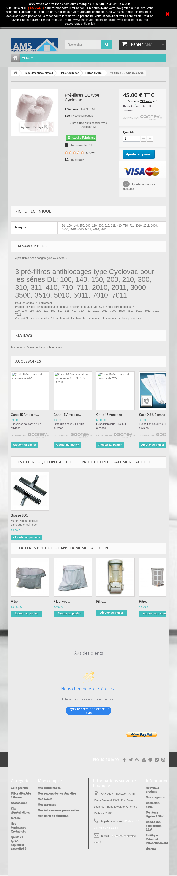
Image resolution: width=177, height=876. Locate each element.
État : (68, 115)
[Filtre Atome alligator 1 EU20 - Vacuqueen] (115, 577)
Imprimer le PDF (82, 145)
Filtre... (15, 601)
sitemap (151, 848)
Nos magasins (155, 797)
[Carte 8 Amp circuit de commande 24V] (30, 390)
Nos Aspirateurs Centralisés (18, 827)
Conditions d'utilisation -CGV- (154, 825)
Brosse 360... (20, 515)
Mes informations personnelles (58, 810)
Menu (26, 58)
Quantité (128, 132)
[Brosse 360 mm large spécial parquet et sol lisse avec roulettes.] (30, 491)
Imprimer (77, 159)
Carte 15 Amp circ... (25, 414)
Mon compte (50, 780)
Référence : (72, 109)
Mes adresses (47, 804)
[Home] (15, 58)
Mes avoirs (45, 799)
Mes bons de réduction (53, 815)
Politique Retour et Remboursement (157, 839)
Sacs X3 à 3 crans (152, 414)
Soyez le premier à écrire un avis (88, 711)
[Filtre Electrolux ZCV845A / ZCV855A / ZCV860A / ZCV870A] (30, 577)
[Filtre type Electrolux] (73, 577)
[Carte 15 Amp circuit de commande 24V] (115, 390)
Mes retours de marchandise (57, 793)
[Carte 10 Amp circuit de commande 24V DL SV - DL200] (73, 390)
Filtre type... (62, 601)
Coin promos (19, 787)
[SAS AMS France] (34, 45)
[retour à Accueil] (15, 73)
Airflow (15, 818)
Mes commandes (49, 787)
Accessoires (19, 802)
